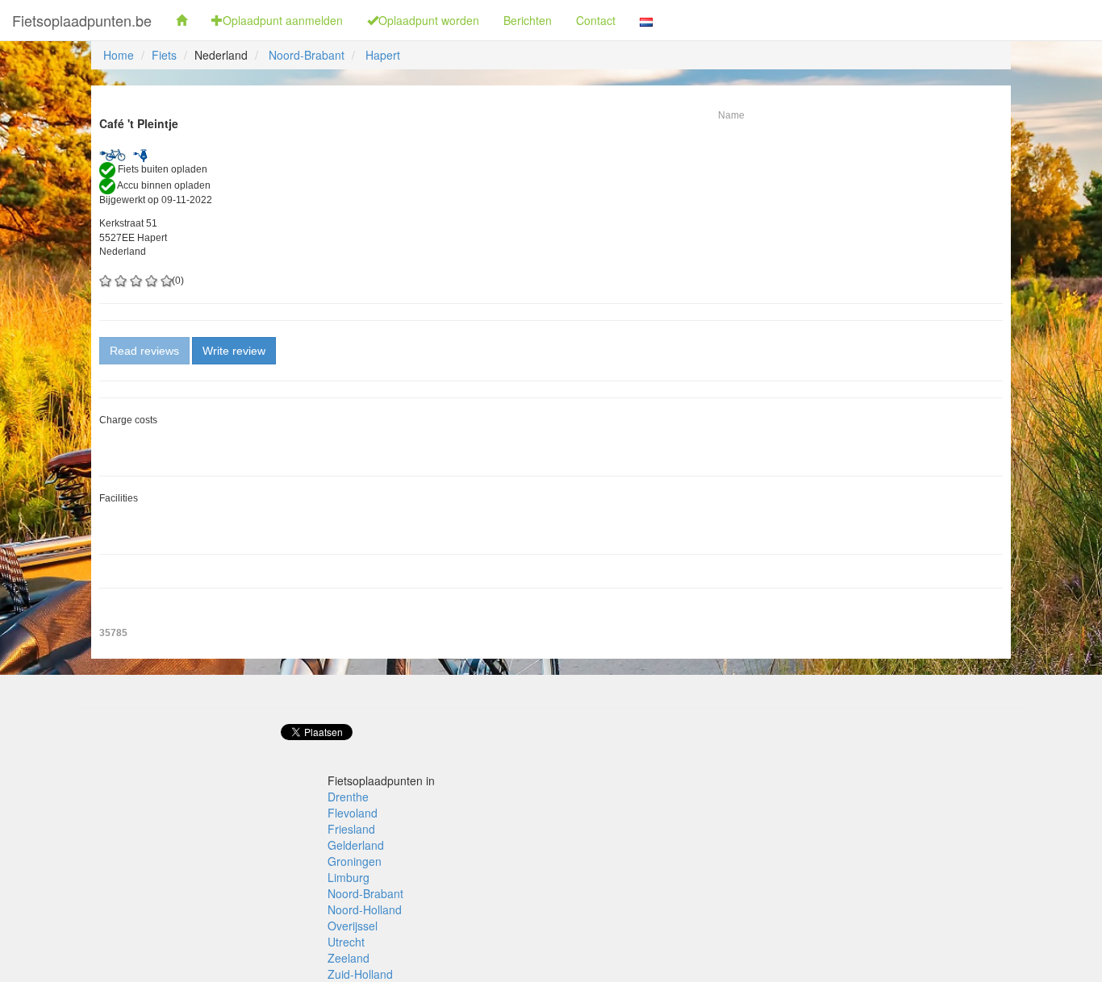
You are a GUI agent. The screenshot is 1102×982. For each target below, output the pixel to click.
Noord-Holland (365, 909)
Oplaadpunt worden (428, 20)
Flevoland (353, 813)
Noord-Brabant (306, 55)
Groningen (355, 861)
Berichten (527, 20)
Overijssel (353, 926)
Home (118, 55)
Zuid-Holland (360, 974)
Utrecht (346, 942)
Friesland (351, 829)
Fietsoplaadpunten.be (82, 20)
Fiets (164, 55)
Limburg (348, 877)
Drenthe (348, 797)
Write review (233, 350)
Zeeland (348, 958)
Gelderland (356, 845)
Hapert (382, 55)
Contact (596, 20)
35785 (113, 633)
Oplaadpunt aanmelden (283, 20)
